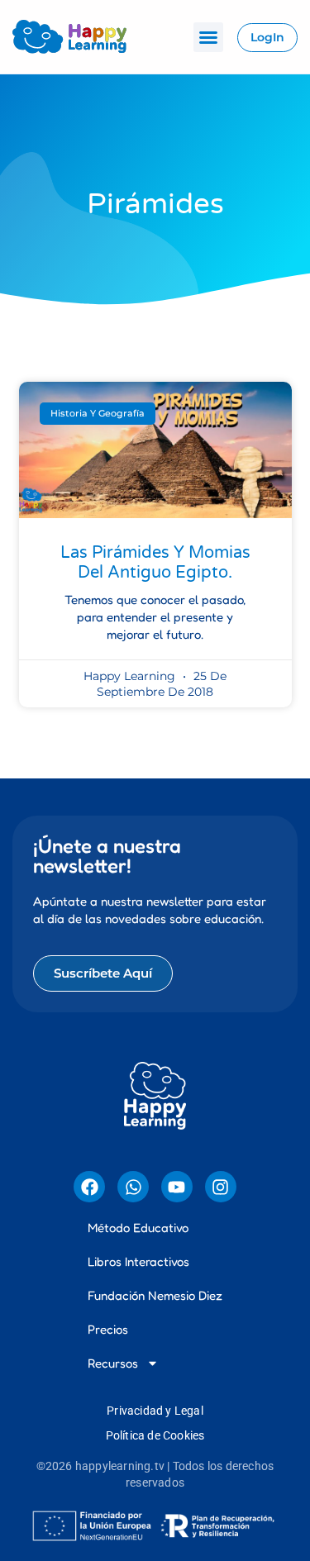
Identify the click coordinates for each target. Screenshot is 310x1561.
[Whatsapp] (133, 1186)
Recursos (113, 1363)
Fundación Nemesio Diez (155, 1295)
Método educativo (138, 1227)
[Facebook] (89, 1186)
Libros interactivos (138, 1261)
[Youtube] (177, 1186)
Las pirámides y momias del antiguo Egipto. (155, 563)
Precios (108, 1329)
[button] (208, 37)
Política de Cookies (155, 1435)
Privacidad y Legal (155, 1410)
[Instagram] (220, 1186)
